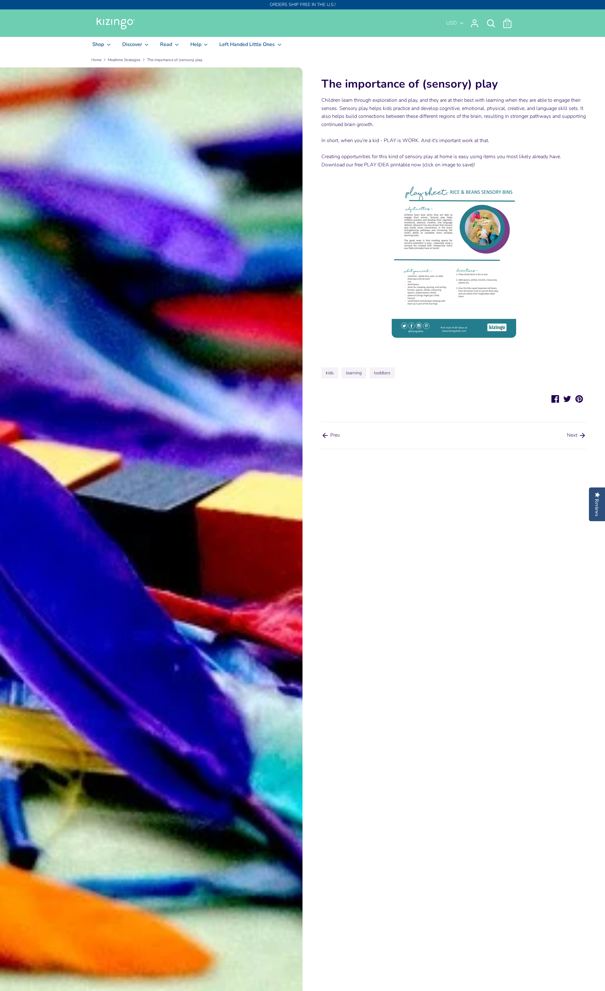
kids (330, 373)
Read (166, 44)
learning (354, 373)
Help (196, 44)
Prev (334, 435)
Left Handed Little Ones (247, 44)
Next (573, 435)
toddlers (382, 373)
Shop (98, 44)
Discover (132, 44)
